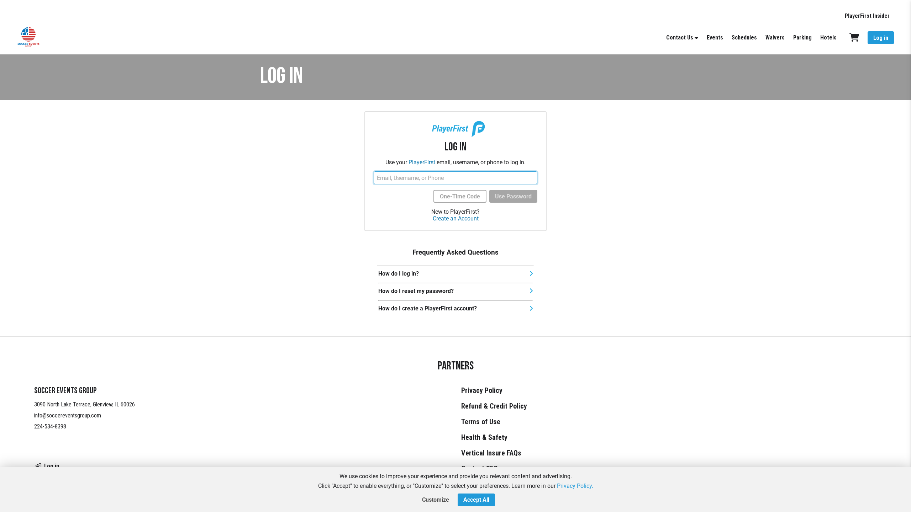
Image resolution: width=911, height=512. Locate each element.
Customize (435, 499)
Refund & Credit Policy (494, 406)
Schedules (744, 37)
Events (715, 37)
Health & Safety (484, 437)
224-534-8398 (50, 426)
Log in (880, 37)
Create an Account (456, 218)
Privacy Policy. (575, 485)
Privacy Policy (481, 390)
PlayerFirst (422, 162)
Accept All (476, 499)
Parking (802, 37)
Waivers (775, 37)
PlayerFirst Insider (867, 15)
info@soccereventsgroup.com (67, 415)
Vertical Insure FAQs (491, 453)
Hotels (828, 37)
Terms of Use (480, 421)
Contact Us (679, 37)
